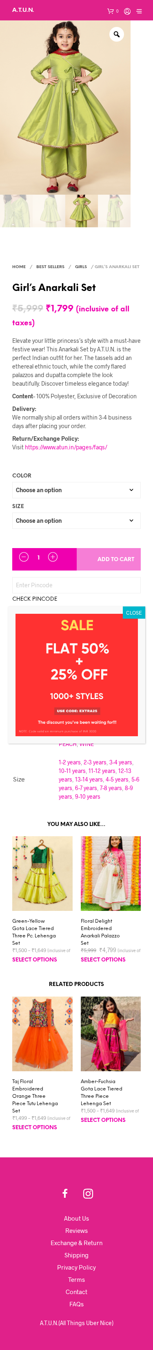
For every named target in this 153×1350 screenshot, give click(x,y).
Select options (34, 960)
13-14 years (89, 779)
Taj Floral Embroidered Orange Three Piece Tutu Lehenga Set (35, 1096)
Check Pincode (34, 599)
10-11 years (72, 770)
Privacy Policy (76, 1267)
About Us (76, 1218)
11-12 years (102, 770)
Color (21, 476)
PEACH (68, 743)
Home (19, 267)
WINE (87, 743)
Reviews (76, 1230)
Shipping (76, 1255)
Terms (76, 1279)
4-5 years (117, 779)
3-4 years (120, 762)
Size (18, 506)
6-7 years (86, 787)
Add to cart (116, 559)
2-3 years (95, 762)
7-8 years (111, 787)
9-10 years (87, 796)
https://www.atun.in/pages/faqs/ (66, 447)
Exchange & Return (76, 1242)
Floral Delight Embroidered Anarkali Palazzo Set (100, 932)
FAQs (76, 1304)
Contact (76, 1291)
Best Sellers (50, 267)
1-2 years (70, 762)
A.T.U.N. (23, 10)
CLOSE (134, 612)
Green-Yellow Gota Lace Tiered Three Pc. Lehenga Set (34, 932)
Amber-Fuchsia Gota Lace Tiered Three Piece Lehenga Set (101, 1092)
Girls (81, 267)
